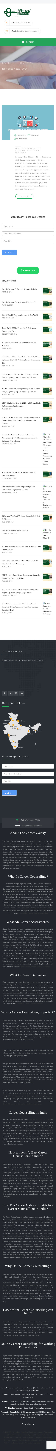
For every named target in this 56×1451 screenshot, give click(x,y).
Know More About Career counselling (33, 913)
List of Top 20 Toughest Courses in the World (20, 315)
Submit (9, 252)
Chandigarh (28, 1435)
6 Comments (35, 135)
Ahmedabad (48, 1432)
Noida (20, 1435)
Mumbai (24, 1432)
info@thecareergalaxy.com (29, 826)
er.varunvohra (23, 138)
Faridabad (47, 1438)
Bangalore (16, 1432)
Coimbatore (8, 1438)
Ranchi (41, 1440)
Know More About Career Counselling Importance (22, 1104)
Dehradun (28, 1443)
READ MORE (24, 196)
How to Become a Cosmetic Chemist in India (19, 289)
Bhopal (48, 1440)
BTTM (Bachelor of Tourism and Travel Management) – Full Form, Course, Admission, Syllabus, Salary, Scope (20, 438)
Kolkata (45, 1435)
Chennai (37, 1435)
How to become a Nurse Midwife (15, 530)
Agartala (36, 1443)
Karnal (21, 1440)
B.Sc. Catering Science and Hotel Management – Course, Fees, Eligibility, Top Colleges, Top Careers (21, 420)
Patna (31, 1438)
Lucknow (32, 1432)
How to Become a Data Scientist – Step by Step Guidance (28, 150)
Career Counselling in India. (40, 1120)
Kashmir (34, 1440)
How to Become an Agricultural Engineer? (18, 302)
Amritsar (18, 1438)
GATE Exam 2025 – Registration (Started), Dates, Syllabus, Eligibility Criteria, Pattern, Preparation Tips (21, 360)
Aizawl (6, 1443)
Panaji (27, 1440)
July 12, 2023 (21, 135)
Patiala (25, 1438)
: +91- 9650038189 (21, 23)
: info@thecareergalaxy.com (25, 31)
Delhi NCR (7, 1432)
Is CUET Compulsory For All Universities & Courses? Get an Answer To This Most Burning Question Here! (20, 607)
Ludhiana (14, 1443)
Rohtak (7, 1440)
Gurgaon (38, 1438)
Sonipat (14, 1440)
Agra (21, 1443)
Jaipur (40, 1432)
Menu (29, 42)
